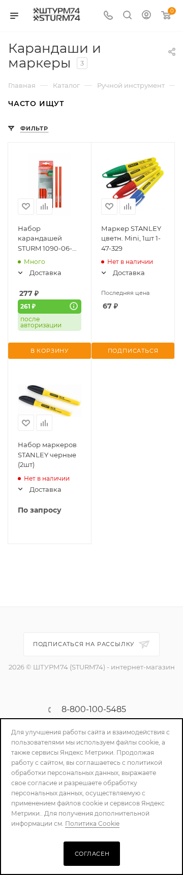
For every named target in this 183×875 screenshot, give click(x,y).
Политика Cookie (92, 823)
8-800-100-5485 (94, 709)
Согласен (92, 853)
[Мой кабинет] (146, 16)
